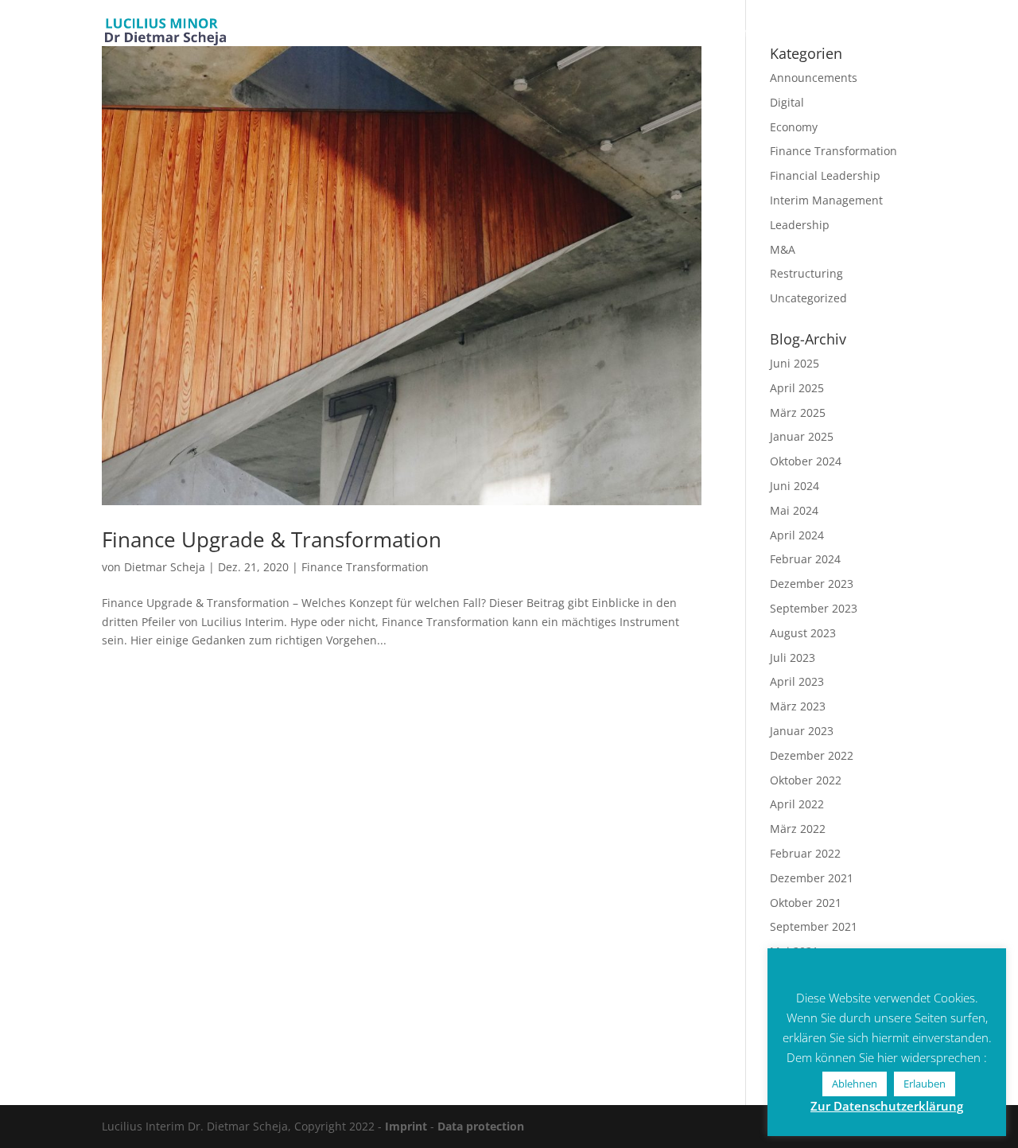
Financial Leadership (825, 175)
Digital (787, 102)
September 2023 (813, 608)
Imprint (406, 1126)
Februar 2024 (805, 558)
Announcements (813, 77)
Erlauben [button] (924, 1083)
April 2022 (797, 803)
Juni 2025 (794, 363)
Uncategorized (808, 297)
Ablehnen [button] (854, 1083)
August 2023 (803, 632)
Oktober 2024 (805, 461)
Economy (794, 126)
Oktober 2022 (805, 780)
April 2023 (797, 681)
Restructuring (806, 273)
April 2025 (797, 387)
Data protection (480, 1126)
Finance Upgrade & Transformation (271, 539)
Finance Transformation (365, 566)
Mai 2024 (794, 510)
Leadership (800, 224)
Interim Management (826, 200)
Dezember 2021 (811, 877)
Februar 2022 (805, 853)
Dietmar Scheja (164, 566)
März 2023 (798, 706)
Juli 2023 (792, 657)
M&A (782, 249)
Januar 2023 (801, 730)
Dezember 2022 (811, 755)
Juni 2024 (794, 485)
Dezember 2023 (811, 583)
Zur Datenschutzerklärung (886, 1106)
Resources (736, 33)
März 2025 (798, 412)
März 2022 (798, 828)
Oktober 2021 (805, 902)
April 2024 (797, 535)
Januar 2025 (801, 436)
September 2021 (813, 926)
